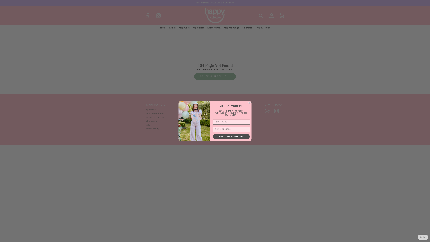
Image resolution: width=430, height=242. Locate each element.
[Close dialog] (249, 103)
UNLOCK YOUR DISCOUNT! (231, 136)
